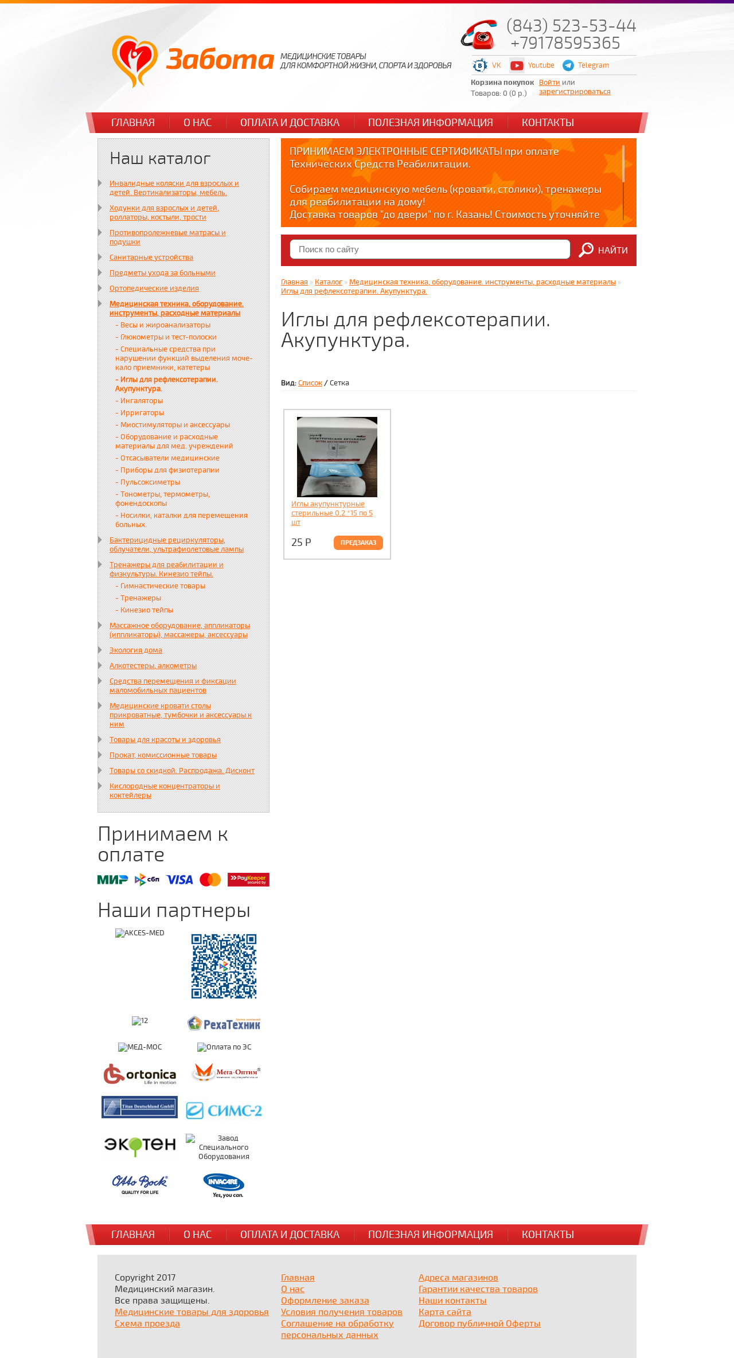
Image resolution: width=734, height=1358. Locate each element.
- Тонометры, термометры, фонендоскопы (162, 499)
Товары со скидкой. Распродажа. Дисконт (182, 770)
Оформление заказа (325, 1300)
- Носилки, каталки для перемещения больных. (181, 520)
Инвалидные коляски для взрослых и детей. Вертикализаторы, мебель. (174, 188)
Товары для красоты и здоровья (165, 739)
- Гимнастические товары (160, 586)
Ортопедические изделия (154, 288)
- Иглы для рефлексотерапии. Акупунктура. (166, 384)
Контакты (548, 123)
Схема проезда (147, 1323)
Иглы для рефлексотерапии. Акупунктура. (354, 291)
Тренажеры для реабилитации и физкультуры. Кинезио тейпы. (167, 569)
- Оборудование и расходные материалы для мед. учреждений (174, 441)
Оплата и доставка (289, 123)
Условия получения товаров (342, 1312)
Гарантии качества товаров (478, 1289)
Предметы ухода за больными (163, 273)
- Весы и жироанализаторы (162, 325)
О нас (198, 123)
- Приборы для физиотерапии (167, 470)
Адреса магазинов (458, 1277)
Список (310, 383)
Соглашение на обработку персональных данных (337, 1329)
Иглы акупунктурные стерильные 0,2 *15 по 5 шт (332, 513)
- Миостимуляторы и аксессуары (172, 425)
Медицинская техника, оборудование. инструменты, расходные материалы (177, 308)
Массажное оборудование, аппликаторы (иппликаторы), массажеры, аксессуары (180, 630)
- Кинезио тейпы (144, 610)
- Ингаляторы (139, 400)
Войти (549, 82)
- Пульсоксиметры (147, 482)
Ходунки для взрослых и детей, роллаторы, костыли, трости (164, 213)
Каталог (328, 282)
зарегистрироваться (575, 91)
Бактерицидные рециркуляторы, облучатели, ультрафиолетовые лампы (177, 545)
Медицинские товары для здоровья (192, 1312)
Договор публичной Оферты (480, 1323)
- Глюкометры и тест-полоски (166, 337)
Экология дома (136, 650)
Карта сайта (445, 1312)
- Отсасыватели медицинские (167, 458)
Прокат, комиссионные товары (163, 755)
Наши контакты (453, 1300)
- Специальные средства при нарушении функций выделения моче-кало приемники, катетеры (184, 358)
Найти (613, 250)
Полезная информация (430, 123)
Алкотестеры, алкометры (153, 665)
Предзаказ (358, 543)
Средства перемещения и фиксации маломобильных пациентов (173, 686)
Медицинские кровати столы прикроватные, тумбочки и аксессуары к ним (181, 715)
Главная (133, 123)
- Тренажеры (138, 598)
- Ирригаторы (139, 412)
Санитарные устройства (151, 257)
